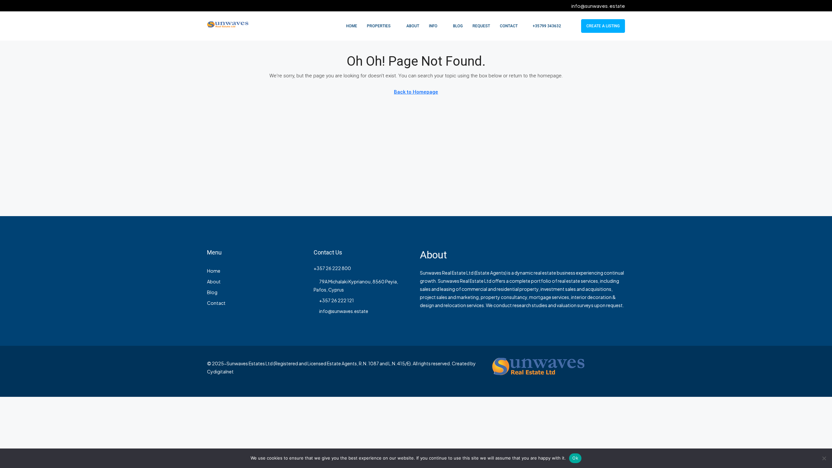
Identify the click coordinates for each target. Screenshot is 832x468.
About (412, 26)
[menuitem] (543, 26)
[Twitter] (608, 371)
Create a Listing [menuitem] (603, 26)
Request (481, 26)
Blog (458, 26)
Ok (575, 458)
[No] (824, 458)
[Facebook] (596, 371)
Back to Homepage (416, 92)
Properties (379, 26)
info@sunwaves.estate (343, 311)
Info (433, 26)
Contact (509, 26)
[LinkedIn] (619, 371)
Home (351, 26)
